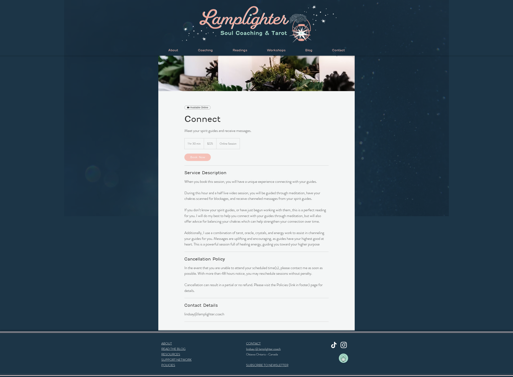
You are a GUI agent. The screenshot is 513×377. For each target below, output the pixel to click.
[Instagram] (343, 345)
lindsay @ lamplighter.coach (263, 349)
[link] (197, 157)
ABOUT (166, 343)
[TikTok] (334, 345)
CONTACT (253, 343)
